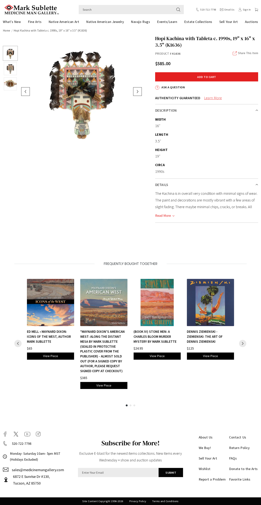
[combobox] (126, 9)
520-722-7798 (21, 443)
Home (6, 30)
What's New (12, 21)
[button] (256, 9)
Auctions (251, 21)
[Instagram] (38, 434)
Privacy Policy (137, 501)
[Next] (242, 343)
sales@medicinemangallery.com (38, 469)
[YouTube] (27, 434)
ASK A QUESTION (173, 87)
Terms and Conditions (165, 501)
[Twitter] (16, 434)
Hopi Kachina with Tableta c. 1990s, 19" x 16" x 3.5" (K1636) (50, 30)
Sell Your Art (228, 21)
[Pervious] (18, 343)
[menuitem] (12, 22)
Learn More (213, 97)
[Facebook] (5, 434)
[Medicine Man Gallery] (31, 9)
